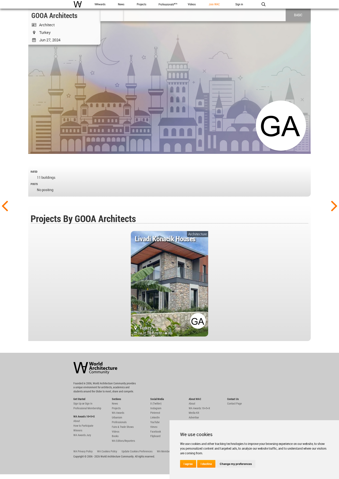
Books (115, 436)
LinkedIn (155, 417)
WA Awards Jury (82, 435)
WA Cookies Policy (107, 451)
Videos (115, 431)
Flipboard (155, 436)
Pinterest (155, 412)
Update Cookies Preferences (137, 451)
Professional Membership (87, 408)
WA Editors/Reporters (123, 440)
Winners (77, 430)
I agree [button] (188, 463)
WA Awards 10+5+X (199, 408)
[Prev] (4, 205)
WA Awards (118, 412)
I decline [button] (206, 463)
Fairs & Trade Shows (123, 426)
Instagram (155, 408)
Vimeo (153, 426)
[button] (263, 4)
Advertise (194, 417)
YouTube (155, 422)
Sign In (88, 403)
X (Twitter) (155, 403)
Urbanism (117, 417)
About (76, 421)
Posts (34, 184)
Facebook (155, 431)
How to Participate (83, 425)
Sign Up (77, 403)
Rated (34, 171)
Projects (116, 408)
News (115, 403)
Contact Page (234, 403)
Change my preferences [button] (236, 463)
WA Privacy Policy (83, 451)
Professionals (119, 422)
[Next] (334, 205)
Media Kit (194, 412)
